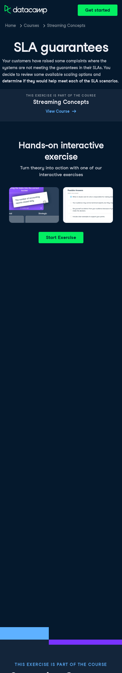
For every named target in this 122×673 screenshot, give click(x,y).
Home (10, 25)
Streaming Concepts (66, 25)
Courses (31, 25)
